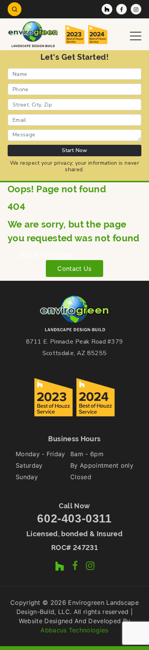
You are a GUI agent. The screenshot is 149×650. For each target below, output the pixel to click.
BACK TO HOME (46, 255)
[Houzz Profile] (107, 9)
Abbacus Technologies (74, 630)
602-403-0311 (74, 518)
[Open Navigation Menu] (135, 34)
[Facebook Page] (121, 9)
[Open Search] (14, 9)
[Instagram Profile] (136, 9)
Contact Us (74, 268)
